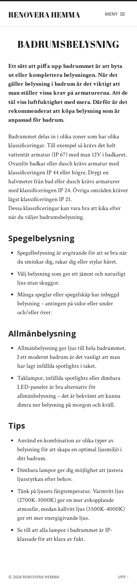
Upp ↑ (123, 577)
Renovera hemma (44, 15)
